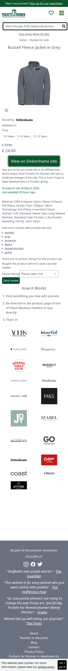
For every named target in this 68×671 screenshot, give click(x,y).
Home (22, 40)
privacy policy (46, 667)
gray (7, 236)
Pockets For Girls (39, 40)
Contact (34, 647)
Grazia (42, 612)
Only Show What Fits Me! (34, 34)
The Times (34, 623)
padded (9, 232)
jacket (8, 252)
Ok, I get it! (62, 665)
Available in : (9, 125)
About (34, 633)
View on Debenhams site (34, 161)
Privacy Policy (34, 652)
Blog (34, 642)
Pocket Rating (10, 274)
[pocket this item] (6, 110)
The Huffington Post (40, 589)
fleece (8, 244)
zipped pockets (14, 248)
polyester (10, 240)
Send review (10, 280)
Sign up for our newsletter (46, 3)
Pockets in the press (34, 638)
